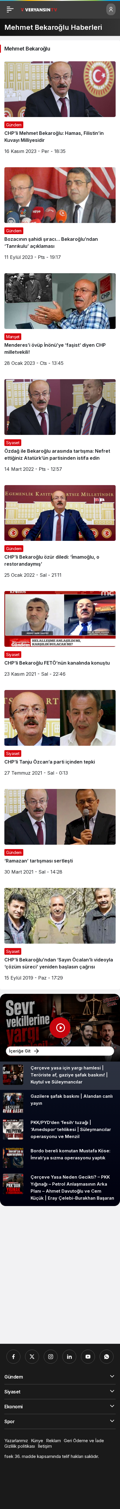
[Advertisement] (60, 1275)
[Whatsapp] (107, 1357)
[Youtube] (88, 1357)
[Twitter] (32, 1357)
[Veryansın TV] (39, 9)
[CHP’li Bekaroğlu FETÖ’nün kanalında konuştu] (60, 636)
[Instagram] (51, 1357)
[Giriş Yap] (111, 9)
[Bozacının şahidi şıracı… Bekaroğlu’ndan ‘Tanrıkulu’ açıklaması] (60, 216)
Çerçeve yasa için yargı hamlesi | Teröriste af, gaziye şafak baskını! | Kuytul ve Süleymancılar (69, 1075)
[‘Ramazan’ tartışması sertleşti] (60, 834)
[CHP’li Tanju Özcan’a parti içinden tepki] (60, 735)
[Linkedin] (69, 1357)
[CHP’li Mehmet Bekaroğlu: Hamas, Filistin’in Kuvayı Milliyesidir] (60, 110)
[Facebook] (13, 1357)
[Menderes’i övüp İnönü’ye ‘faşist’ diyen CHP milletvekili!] (60, 322)
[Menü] (10, 9)
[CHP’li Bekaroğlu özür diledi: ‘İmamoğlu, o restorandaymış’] (60, 534)
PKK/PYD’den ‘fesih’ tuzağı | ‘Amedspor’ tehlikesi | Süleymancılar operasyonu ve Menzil (71, 1129)
